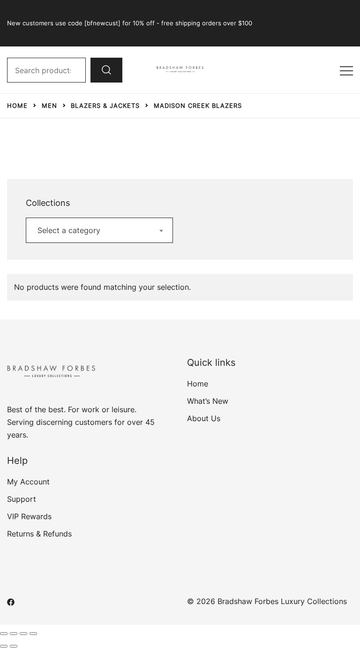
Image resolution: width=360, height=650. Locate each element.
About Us (203, 418)
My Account (28, 481)
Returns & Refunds (39, 533)
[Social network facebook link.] (11, 601)
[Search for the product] (106, 70)
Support (21, 499)
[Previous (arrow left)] (4, 646)
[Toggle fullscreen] (13, 633)
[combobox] (99, 230)
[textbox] (99, 230)
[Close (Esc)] (33, 633)
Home (197, 383)
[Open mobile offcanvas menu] (346, 70)
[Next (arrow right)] (13, 646)
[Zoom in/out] (4, 633)
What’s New (207, 401)
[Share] (23, 633)
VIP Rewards (29, 516)
